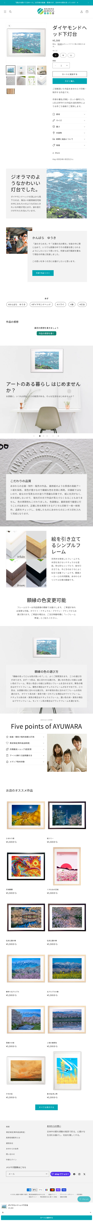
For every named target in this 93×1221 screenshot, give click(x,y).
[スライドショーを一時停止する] (59, 436)
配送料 (60, 44)
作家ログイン (11, 1159)
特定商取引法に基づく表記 (48, 1197)
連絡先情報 (63, 1197)
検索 (8, 1126)
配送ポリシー (33, 1197)
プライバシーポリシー (67, 1194)
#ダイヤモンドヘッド (41, 304)
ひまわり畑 (10, 838)
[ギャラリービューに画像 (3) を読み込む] (31, 70)
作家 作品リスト (43, 273)
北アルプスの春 (52, 992)
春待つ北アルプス (12, 992)
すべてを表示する (46, 1107)
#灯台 (82, 304)
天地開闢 (9, 890)
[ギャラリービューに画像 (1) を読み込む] (10, 70)
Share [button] (57, 153)
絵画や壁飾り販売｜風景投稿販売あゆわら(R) (30, 1194)
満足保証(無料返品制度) (15, 1132)
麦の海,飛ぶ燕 (52, 1094)
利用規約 (79, 1194)
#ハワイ (60, 304)
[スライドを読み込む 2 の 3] (43, 436)
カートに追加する (46, 1218)
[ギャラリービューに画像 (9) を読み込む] (10, 91)
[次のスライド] (53, 436)
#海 (72, 304)
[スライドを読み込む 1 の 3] (40, 436)
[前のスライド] (34, 436)
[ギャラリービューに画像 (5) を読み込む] (10, 80)
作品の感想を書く (46, 333)
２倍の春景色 (52, 1043)
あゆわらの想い (54, 1126)
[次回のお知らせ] (88, 2)
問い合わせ (10, 1154)
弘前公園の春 (11, 941)
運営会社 (9, 1143)
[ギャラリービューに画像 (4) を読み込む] (41, 70)
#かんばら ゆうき (16, 304)
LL (71, 55)
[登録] (46, 1174)
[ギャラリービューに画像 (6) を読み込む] (21, 80)
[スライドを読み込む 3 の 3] (47, 436)
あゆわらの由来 (12, 1148)
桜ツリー (50, 838)
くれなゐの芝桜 (52, 890)
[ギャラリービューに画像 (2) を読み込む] (21, 70)
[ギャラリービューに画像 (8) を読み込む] (41, 80)
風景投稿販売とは (13, 1137)
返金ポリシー (52, 1194)
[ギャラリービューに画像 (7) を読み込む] (31, 80)
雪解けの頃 (10, 1043)
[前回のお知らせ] (4, 2)
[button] (5, 11)
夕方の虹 (9, 1094)
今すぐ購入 (70, 81)
